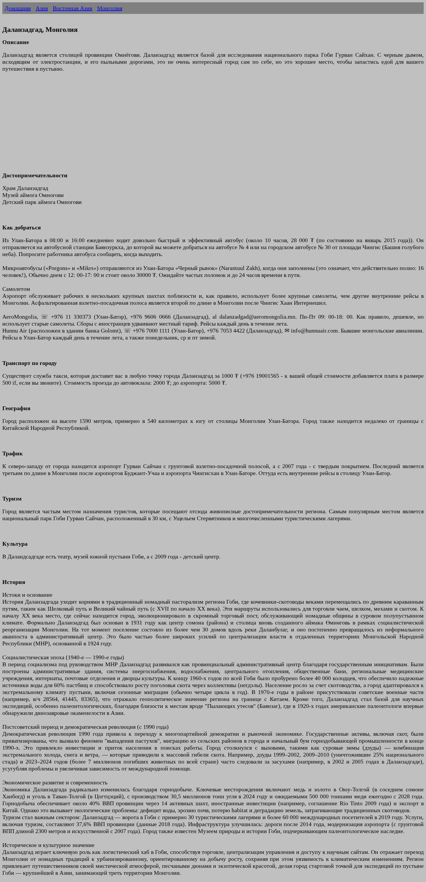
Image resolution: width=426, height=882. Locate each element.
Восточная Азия (72, 8)
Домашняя (18, 8)
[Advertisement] (176, 125)
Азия (42, 8)
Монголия (109, 8)
